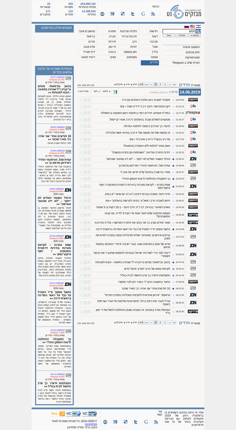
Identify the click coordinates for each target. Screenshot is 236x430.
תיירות (112, 41)
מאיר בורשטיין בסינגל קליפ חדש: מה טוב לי (145, 172)
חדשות (154, 31)
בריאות (91, 36)
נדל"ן (155, 51)
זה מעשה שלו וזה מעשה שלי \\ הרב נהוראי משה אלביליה (138, 132)
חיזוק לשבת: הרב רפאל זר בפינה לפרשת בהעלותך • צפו (138, 200)
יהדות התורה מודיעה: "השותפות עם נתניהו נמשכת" (140, 152)
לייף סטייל (89, 51)
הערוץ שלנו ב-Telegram (186, 62)
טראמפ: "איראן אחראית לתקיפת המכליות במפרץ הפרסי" (137, 295)
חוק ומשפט (130, 51)
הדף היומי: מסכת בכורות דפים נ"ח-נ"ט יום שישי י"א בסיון (137, 194)
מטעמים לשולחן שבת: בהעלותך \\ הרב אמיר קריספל (140, 119)
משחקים (132, 57)
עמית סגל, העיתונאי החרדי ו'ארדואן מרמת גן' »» (54, 161)
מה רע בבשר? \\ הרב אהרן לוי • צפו (149, 139)
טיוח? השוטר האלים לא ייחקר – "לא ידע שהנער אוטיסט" (138, 159)
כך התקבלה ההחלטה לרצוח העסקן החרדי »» (54, 341)
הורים (91, 41)
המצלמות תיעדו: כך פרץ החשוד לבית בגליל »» (54, 385)
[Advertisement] (139, 73)
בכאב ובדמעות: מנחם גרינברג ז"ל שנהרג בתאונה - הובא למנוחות (132, 262)
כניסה (155, 6)
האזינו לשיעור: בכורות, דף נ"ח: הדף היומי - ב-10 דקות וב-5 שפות (133, 207)
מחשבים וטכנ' (87, 31)
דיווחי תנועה (88, 57)
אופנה (154, 57)
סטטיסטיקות (192, 57)
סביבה (154, 41)
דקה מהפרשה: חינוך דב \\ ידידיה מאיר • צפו (145, 106)
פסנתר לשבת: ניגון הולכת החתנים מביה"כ (146, 99)
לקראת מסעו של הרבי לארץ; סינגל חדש (147, 268)
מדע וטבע (89, 46)
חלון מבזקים (193, 52)
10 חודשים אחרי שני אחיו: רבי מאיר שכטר (145, 288)
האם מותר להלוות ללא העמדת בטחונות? (146, 145)
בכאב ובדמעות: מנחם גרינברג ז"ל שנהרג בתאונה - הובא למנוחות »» (54, 89)
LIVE (140, 84)
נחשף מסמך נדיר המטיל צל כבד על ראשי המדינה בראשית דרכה (133, 229)
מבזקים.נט (91, 424)
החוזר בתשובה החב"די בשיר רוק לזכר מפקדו (144, 281)
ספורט (112, 31)
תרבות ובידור (129, 36)
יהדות (133, 46)
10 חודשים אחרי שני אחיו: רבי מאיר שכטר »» (54, 138)
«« (174, 84)
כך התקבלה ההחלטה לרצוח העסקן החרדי (146, 178)
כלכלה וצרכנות (128, 31)
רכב (134, 41)
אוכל (155, 46)
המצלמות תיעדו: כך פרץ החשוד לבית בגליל (145, 275)
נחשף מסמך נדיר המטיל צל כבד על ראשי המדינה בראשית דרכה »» (54, 295)
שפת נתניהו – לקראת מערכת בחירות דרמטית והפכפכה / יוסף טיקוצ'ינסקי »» (54, 249)
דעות (155, 36)
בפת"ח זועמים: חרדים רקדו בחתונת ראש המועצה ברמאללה (135, 113)
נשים (113, 57)
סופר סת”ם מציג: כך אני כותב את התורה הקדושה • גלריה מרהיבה (132, 222)
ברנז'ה (112, 51)
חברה (112, 36)
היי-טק (112, 46)
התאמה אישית (191, 47)
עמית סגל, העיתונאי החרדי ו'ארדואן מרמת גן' (144, 165)
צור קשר (159, 413)
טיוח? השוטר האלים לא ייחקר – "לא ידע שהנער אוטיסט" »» (54, 201)
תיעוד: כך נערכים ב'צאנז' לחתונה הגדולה (147, 126)
